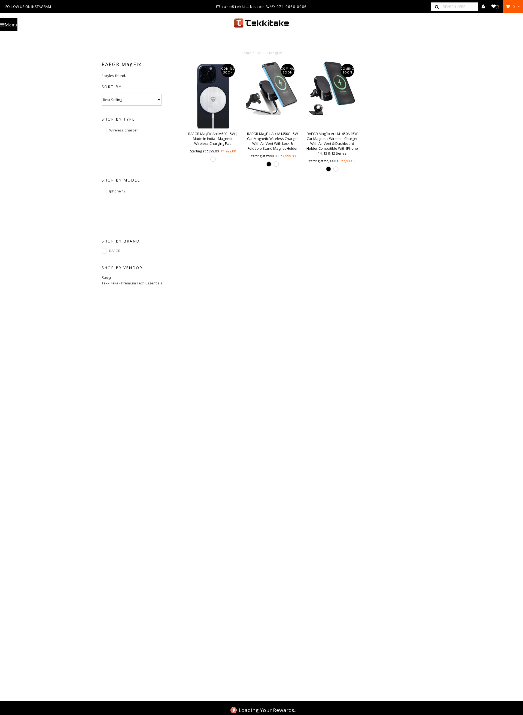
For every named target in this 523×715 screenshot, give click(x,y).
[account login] (483, 6)
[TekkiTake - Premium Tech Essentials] (261, 23)
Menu (11, 24)
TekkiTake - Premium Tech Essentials (132, 283)
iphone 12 (117, 191)
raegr (114, 250)
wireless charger (123, 130)
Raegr (106, 277)
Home (246, 52)
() (497, 6)
